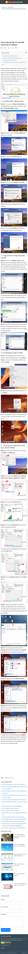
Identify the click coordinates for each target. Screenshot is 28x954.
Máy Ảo (11, 777)
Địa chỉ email (4, 907)
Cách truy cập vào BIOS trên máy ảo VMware (14, 799)
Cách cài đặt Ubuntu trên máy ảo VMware (13, 817)
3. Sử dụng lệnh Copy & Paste (9, 60)
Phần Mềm (4, 47)
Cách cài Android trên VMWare (10, 810)
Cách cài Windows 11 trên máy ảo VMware (13, 784)
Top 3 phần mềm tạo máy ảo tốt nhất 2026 (13, 821)
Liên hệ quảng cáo (5, 945)
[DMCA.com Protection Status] (6, 942)
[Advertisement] (14, 25)
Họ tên (2, 899)
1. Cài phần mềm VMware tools (9, 56)
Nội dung (3, 914)
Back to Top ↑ (24, 952)
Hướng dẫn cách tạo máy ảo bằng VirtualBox (14, 819)
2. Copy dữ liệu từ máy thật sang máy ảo (11, 58)
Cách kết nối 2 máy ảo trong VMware (12, 806)
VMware (6, 777)
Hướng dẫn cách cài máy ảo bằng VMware (13, 828)
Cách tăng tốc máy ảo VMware (10, 808)
